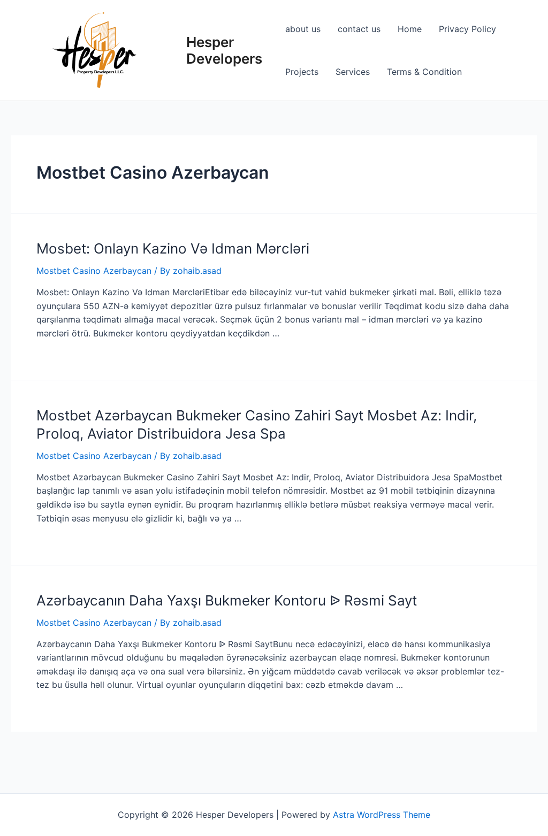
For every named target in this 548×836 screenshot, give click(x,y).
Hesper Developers (224, 50)
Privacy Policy (467, 29)
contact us (359, 29)
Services (353, 71)
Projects (301, 71)
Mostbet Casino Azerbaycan (93, 270)
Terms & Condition (424, 71)
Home (410, 29)
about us (303, 29)
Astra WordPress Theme (381, 814)
